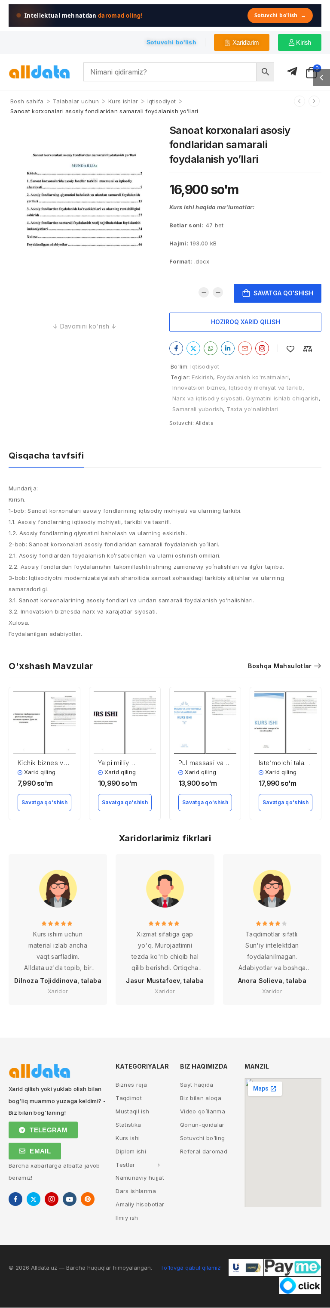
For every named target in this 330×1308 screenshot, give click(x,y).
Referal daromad (203, 1151)
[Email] (245, 348)
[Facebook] (176, 348)
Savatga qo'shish (283, 293)
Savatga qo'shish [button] (44, 802)
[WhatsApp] (210, 348)
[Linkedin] (228, 348)
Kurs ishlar (123, 101)
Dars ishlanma (136, 1190)
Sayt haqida (197, 1084)
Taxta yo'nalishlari (252, 409)
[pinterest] (88, 1199)
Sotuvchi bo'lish (280, 15)
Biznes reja (131, 1084)
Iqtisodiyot (161, 101)
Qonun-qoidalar (202, 1124)
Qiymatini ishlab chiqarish (282, 398)
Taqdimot (129, 1097)
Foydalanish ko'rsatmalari (253, 377)
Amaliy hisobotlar (140, 1204)
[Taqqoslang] (307, 349)
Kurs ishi (128, 1137)
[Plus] (218, 292)
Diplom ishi (131, 1151)
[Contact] (292, 71)
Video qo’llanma (202, 1111)
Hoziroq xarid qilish (245, 321)
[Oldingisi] (299, 101)
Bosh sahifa (27, 101)
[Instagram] (262, 348)
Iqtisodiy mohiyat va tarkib (265, 387)
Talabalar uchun (76, 101)
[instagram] (51, 1199)
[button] (321, 77)
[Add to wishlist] (290, 349)
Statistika (128, 1124)
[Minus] (204, 292)
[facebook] (15, 1199)
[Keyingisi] (314, 101)
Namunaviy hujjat (140, 1177)
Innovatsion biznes (198, 387)
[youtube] (69, 1199)
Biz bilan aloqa (200, 1097)
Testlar (125, 1164)
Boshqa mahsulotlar (280, 665)
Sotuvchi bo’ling (202, 1137)
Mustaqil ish (132, 1111)
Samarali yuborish (197, 409)
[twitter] (33, 1199)
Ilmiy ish (127, 1217)
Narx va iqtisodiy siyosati (207, 398)
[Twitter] (193, 348)
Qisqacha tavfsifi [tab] (46, 455)
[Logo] (39, 72)
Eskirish (202, 377)
